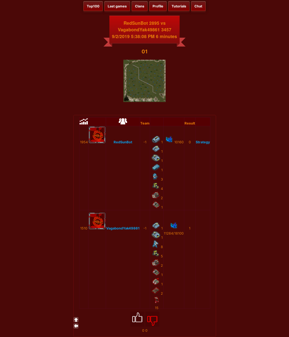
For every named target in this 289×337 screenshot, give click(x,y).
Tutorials (179, 6)
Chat (198, 6)
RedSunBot (123, 142)
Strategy (203, 142)
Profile (158, 6)
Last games (117, 6)
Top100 (93, 6)
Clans (139, 6)
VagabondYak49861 (123, 228)
